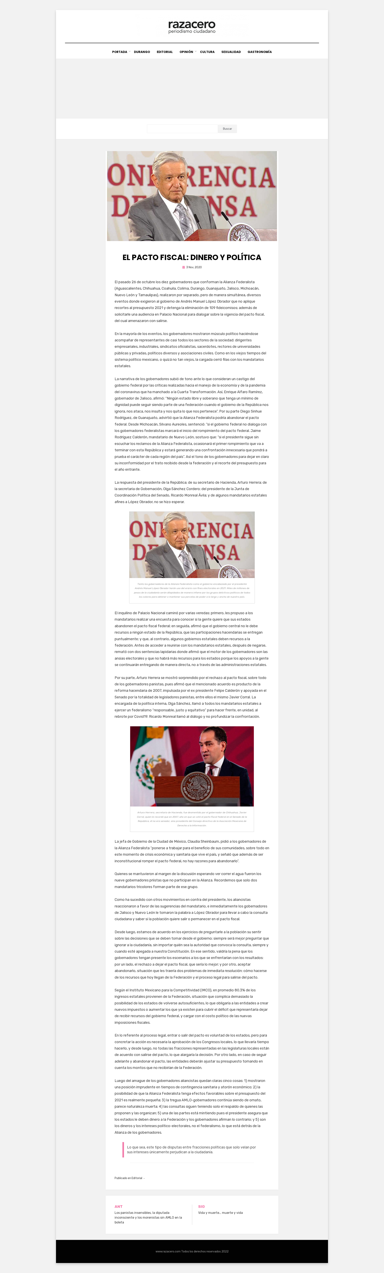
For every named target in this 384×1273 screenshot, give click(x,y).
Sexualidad (231, 52)
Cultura (207, 52)
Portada (119, 52)
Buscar (227, 129)
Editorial (165, 52)
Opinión (186, 52)
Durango (142, 52)
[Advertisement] (192, 89)
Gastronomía (260, 52)
